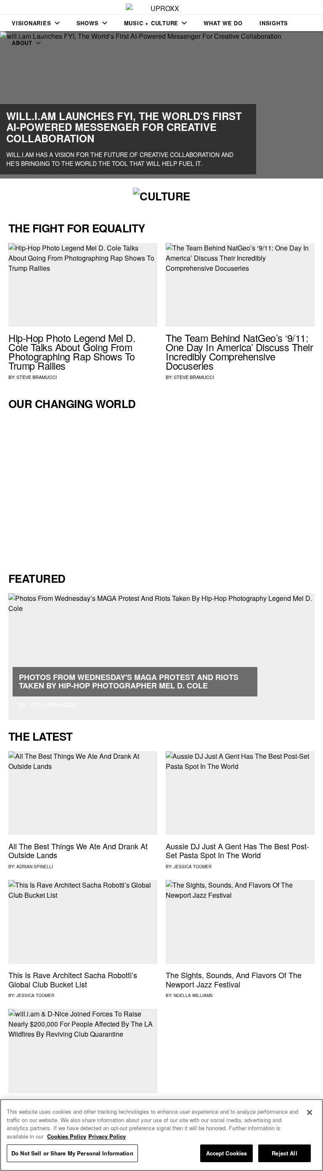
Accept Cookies (226, 1153)
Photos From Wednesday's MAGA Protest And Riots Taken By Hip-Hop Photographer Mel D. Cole (128, 681)
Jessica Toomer (193, 867)
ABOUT (22, 43)
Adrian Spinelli (34, 867)
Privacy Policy (107, 1136)
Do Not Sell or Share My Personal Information (72, 1153)
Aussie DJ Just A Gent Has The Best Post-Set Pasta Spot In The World (237, 850)
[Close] (309, 1112)
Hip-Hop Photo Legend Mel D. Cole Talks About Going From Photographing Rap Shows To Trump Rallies (71, 351)
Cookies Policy (66, 1136)
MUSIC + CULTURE (151, 23)
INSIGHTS (273, 23)
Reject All (284, 1153)
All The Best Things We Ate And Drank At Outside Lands (78, 850)
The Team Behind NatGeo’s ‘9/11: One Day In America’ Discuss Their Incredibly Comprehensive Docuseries (239, 351)
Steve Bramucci (36, 376)
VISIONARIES (31, 23)
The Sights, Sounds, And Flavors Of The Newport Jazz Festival (234, 979)
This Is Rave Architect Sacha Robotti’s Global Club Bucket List (72, 979)
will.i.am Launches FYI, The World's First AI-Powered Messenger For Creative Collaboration (124, 127)
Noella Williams (193, 995)
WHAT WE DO (223, 23)
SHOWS (88, 23)
